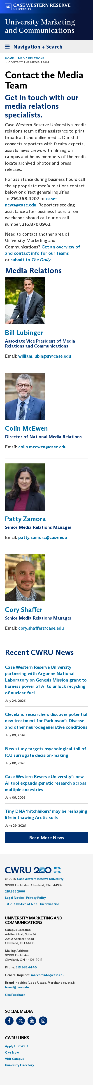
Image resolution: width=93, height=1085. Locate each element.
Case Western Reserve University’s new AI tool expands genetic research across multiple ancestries (45, 783)
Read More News (46, 837)
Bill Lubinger (24, 332)
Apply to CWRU (16, 1046)
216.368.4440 (26, 967)
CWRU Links (17, 1038)
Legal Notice (14, 898)
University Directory (19, 1065)
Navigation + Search (32, 48)
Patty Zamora (25, 519)
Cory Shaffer (23, 609)
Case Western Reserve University (40, 879)
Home (9, 58)
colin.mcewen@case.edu (42, 447)
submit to (31, 259)
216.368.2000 (15, 891)
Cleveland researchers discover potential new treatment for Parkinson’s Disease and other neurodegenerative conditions (46, 721)
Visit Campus (14, 1059)
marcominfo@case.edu (47, 975)
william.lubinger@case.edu (44, 356)
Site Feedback (15, 995)
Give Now (12, 1052)
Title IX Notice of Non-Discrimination (32, 904)
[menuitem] (46, 1046)
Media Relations (31, 58)
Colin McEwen (26, 428)
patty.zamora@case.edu (42, 537)
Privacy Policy (36, 898)
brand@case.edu (17, 987)
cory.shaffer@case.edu (41, 628)
